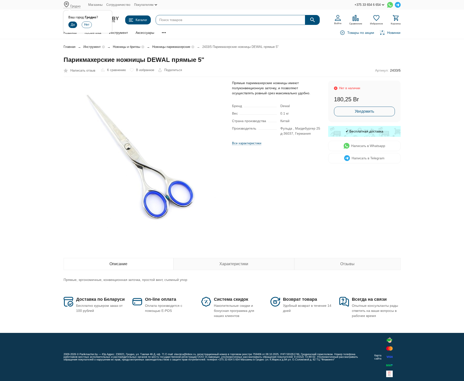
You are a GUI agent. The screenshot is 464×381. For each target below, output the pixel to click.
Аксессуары (145, 33)
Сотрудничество (118, 5)
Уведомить (364, 111)
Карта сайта (377, 357)
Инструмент (118, 33)
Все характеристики (246, 143)
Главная (69, 47)
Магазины (95, 5)
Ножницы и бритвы (126, 47)
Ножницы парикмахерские (171, 47)
